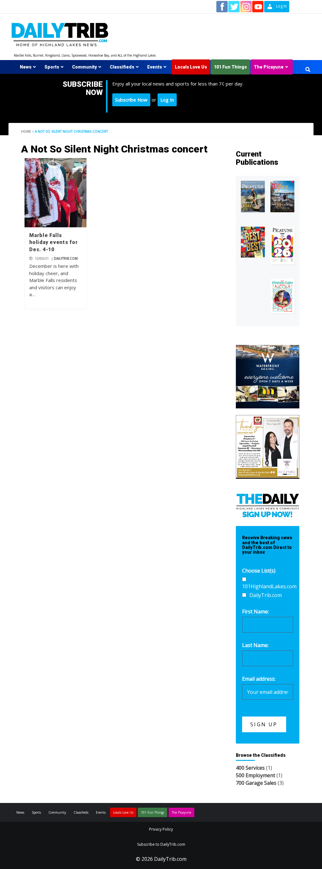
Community (84, 66)
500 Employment (255, 775)
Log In (167, 100)
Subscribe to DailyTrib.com (161, 844)
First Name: (255, 611)
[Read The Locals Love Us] (253, 242)
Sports (51, 66)
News (25, 66)
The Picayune (269, 66)
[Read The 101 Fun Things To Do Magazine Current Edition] (282, 196)
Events (154, 66)
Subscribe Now (131, 100)
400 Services (250, 767)
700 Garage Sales (256, 782)
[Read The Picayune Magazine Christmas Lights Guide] (282, 295)
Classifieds (122, 66)
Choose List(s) (258, 570)
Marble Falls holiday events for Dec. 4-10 (53, 242)
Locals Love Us (191, 66)
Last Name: (255, 645)
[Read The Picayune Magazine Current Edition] (253, 196)
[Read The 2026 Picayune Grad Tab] (282, 245)
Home (26, 131)
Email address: (258, 678)
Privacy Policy (161, 829)
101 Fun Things (230, 66)
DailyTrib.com (66, 258)
